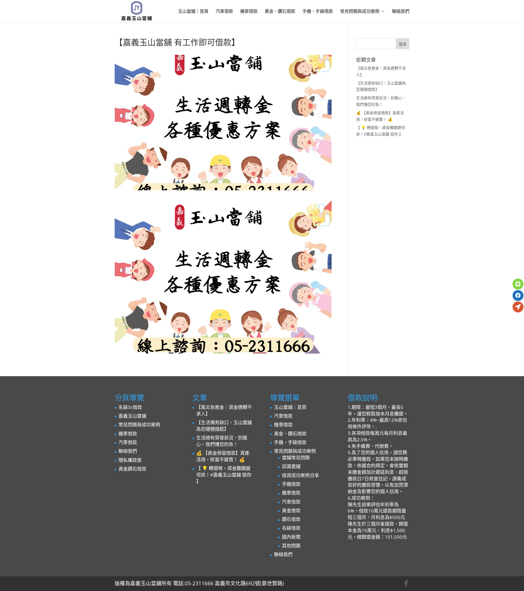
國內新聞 (291, 537)
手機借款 (291, 484)
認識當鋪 (291, 466)
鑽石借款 (291, 519)
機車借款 (249, 11)
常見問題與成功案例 (359, 11)
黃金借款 (291, 510)
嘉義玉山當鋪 (132, 416)
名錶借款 (291, 528)
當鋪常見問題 (296, 457)
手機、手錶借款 (317, 11)
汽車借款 (224, 11)
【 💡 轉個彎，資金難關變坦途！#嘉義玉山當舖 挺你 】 (223, 474)
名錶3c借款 (130, 407)
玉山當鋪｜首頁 (193, 11)
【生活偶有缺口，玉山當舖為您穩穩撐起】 (224, 425)
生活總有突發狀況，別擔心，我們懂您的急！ (221, 441)
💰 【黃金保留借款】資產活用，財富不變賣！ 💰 (222, 456)
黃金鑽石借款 (132, 469)
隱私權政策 (130, 460)
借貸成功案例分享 (300, 475)
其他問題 (291, 545)
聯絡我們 (400, 11)
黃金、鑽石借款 (280, 11)
